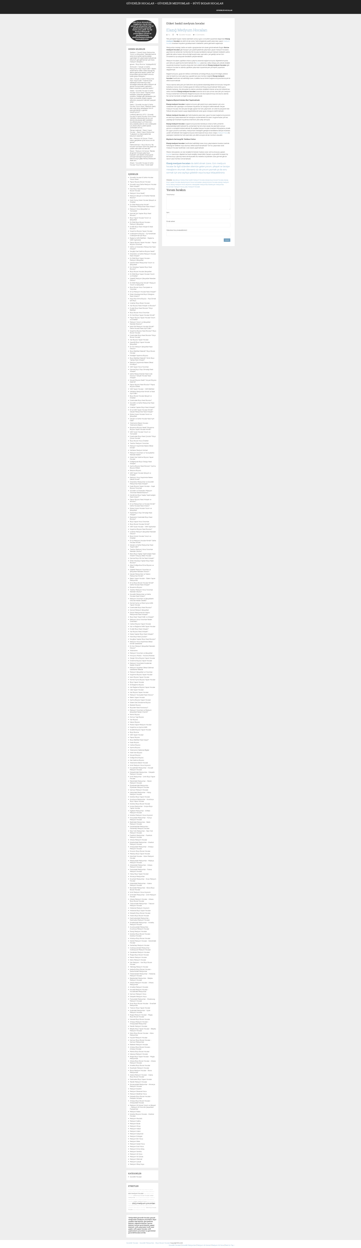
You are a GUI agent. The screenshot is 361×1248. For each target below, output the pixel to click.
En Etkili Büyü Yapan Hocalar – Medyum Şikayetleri (140, 259)
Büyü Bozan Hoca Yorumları (139, 313)
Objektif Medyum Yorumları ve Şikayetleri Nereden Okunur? (140, 570)
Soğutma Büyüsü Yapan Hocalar (141, 231)
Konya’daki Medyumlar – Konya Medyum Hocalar (141, 819)
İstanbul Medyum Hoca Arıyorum (141, 815)
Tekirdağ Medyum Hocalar (139, 967)
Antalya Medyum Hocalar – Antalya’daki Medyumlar (139, 1023)
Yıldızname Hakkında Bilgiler (139, 750)
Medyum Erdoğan (136, 1136)
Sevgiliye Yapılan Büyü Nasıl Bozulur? (143, 639)
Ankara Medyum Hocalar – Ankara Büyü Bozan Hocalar (141, 900)
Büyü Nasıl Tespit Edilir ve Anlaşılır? (142, 617)
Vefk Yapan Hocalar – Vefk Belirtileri (142, 389)
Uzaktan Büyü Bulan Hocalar (140, 303)
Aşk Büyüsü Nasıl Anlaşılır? (139, 631)
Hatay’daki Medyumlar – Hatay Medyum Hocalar (140, 793)
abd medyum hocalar (136, 1193)
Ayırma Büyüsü (135, 747)
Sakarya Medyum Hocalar (139, 1054)
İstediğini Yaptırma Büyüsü (139, 355)
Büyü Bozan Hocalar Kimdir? (140, 524)
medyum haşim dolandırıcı (147, 1191)
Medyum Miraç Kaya (137, 1164)
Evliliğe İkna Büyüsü (136, 758)
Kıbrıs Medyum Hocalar (138, 960)
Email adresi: (170, 221)
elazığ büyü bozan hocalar (214, 180)
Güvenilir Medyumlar (189, 1245)
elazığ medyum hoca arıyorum (181, 184)
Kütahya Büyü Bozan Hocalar (140, 938)
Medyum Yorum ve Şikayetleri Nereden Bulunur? (140, 323)
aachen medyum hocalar (134, 1191)
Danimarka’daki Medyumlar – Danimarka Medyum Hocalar (140, 919)
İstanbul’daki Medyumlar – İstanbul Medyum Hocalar (142, 843)
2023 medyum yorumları (143, 1203)
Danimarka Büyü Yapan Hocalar (141, 1079)
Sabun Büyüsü (135, 722)
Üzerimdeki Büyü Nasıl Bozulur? (141, 400)
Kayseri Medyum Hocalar (138, 1038)
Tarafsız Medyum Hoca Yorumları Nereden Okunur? (141, 550)
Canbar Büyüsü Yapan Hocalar (140, 624)
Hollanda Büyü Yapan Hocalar (140, 910)
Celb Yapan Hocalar (137, 690)
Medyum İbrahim (136, 1089)
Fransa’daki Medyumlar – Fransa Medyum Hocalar (141, 870)
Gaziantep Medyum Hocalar (139, 945)
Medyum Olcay (135, 1126)
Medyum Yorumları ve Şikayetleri (141, 653)
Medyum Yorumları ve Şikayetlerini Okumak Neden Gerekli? (142, 599)
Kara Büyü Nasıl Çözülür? (138, 637)
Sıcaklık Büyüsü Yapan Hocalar (140, 730)
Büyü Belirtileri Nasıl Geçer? (139, 740)
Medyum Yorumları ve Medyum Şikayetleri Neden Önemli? (141, 711)
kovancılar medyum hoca (175, 187)
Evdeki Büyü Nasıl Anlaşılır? (139, 629)
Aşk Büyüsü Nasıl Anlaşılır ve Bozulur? (143, 306)
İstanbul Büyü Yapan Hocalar (140, 797)
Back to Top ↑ (230, 1245)
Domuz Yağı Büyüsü (137, 717)
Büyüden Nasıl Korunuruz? (139, 707)
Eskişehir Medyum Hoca (138, 996)
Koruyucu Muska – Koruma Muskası (142, 656)
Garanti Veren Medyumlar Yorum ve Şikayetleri (142, 53)
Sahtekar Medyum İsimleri (139, 450)
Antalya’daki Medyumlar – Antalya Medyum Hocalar (141, 848)
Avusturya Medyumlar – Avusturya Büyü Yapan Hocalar (142, 800)
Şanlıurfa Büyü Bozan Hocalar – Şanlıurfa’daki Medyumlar (141, 970)
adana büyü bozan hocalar (141, 1195)
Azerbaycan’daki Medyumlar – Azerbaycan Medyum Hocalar (140, 949)
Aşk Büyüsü (134, 720)
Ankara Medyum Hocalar (138, 840)
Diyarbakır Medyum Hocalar (139, 1068)
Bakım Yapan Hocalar (137, 697)
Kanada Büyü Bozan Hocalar (140, 1019)
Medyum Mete (135, 1141)
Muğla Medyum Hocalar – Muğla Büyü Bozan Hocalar (141, 1016)
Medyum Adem (135, 1131)
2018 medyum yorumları (139, 1207)
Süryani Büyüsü (135, 755)
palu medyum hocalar (192, 187)
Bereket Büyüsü (135, 705)
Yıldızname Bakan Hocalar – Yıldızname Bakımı (139, 424)
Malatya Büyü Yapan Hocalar (140, 854)
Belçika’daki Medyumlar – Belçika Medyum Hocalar (141, 979)
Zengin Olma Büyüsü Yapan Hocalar (142, 658)
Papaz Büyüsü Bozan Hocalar (140, 182)
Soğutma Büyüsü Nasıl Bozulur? (141, 529)
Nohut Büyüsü (135, 714)
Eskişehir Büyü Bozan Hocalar (140, 913)
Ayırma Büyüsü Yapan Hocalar (140, 700)
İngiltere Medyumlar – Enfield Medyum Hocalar (140, 812)
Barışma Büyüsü (135, 470)
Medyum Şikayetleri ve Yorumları (141, 672)
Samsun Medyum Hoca (138, 994)
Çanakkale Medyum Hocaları (140, 952)
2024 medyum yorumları (139, 1209)
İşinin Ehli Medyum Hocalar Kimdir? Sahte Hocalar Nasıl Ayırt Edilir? (142, 327)
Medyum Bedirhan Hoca (138, 1094)
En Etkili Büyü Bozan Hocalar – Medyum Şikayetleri (140, 223)
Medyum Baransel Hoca (138, 1091)
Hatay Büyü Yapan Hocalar (139, 874)
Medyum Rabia (135, 1111)
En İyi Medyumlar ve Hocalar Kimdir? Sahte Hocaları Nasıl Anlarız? (142, 505)
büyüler (169, 154)
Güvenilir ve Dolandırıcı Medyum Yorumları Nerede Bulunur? (141, 491)
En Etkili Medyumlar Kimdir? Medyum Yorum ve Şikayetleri (143, 284)
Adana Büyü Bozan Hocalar (139, 916)
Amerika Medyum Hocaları (139, 987)
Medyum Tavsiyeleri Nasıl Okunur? (142, 695)
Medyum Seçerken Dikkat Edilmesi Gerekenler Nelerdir (142, 668)
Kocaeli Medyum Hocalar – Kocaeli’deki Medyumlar (139, 990)
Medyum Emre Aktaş (137, 1149)
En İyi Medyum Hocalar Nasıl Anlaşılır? (143, 292)
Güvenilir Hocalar (224, 10)
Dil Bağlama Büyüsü (137, 685)
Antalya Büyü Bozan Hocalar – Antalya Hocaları (140, 1048)
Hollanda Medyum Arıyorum (139, 908)
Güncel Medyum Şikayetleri (139, 610)
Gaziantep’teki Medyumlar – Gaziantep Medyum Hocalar (139, 827)
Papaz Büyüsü (135, 737)
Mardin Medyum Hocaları (138, 1026)
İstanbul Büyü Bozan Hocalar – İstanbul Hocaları (140, 935)
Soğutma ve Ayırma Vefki (138, 727)
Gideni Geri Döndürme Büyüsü (140, 702)
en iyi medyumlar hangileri (142, 1197)
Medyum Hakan (135, 1129)
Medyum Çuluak (135, 1162)
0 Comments (199, 35)
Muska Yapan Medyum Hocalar (140, 725)
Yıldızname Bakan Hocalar (139, 763)
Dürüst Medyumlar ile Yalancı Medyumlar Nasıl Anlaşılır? (140, 613)
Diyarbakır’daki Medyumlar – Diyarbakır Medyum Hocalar (139, 786)
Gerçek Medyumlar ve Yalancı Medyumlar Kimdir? (140, 575)
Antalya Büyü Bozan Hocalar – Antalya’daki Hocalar (140, 1102)
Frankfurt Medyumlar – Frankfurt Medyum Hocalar (141, 836)
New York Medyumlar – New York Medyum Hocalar (141, 832)
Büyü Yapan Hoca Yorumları (139, 522)
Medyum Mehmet (136, 1159)
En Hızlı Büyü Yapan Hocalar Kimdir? (142, 315)
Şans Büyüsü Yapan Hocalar (139, 677)
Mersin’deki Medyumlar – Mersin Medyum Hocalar (141, 782)
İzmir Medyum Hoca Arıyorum (140, 765)
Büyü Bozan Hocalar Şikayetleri (141, 271)
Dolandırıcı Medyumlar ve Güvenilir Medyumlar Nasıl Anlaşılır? (142, 483)
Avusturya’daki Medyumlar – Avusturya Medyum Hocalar (139, 928)
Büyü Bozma (140, 64)
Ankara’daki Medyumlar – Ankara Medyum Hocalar (141, 866)
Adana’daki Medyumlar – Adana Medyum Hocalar (141, 884)
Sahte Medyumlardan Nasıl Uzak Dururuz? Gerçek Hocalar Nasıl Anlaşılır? (141, 376)
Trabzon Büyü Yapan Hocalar (140, 1008)
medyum (169, 41)
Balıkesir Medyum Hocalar (139, 1044)
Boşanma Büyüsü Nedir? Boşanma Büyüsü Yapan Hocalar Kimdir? (142, 428)
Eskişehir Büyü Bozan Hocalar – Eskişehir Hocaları (141, 1097)
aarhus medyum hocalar (141, 1199)
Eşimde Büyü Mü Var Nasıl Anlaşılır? (142, 558)
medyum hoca (223, 133)
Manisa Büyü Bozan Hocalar (139, 1051)
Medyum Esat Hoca (137, 1146)
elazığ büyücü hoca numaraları (191, 182)
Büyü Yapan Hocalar (137, 682)
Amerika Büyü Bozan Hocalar (140, 1065)
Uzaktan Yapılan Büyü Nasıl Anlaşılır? (142, 407)
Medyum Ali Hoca (136, 1154)
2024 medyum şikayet (147, 1189)
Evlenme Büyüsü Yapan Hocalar (141, 661)
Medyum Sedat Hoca (137, 1144)
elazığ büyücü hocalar (209, 182)
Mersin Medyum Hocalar (138, 957)
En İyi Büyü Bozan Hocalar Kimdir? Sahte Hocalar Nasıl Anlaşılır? (142, 584)
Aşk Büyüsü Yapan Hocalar (139, 340)
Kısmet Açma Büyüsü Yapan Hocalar (142, 680)
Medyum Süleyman (136, 1134)
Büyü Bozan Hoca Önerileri (139, 441)
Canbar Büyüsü (135, 745)
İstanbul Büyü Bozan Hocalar (140, 804)
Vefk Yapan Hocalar (136, 735)
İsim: (168, 212)
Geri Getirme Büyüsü (137, 760)
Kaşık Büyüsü (134, 742)
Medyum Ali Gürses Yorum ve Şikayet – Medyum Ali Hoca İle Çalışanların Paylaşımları (143, 1107)
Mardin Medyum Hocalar (138, 1082)
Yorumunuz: (170, 194)
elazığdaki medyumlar (199, 184)
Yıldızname (133, 650)
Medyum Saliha (135, 1121)
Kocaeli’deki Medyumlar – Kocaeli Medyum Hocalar (141, 769)
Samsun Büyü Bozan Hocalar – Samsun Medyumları (140, 1041)
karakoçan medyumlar (215, 184)
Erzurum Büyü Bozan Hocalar (140, 851)
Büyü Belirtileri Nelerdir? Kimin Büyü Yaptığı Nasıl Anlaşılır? (142, 359)
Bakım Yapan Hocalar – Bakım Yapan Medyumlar (142, 131)
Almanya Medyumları (137, 876)
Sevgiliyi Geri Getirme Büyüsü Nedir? (142, 251)
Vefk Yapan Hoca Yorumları (139, 367)
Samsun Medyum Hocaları (139, 790)
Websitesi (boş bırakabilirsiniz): (176, 230)
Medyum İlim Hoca (136, 1139)
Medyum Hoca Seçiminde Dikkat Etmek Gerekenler (141, 642)
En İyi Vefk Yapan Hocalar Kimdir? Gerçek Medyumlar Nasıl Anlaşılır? (141, 411)
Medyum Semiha (136, 1151)
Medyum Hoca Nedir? (137, 193)
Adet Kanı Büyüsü (136, 752)
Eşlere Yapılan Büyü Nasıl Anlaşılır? (142, 634)
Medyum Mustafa (136, 1118)
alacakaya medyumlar (180, 180)
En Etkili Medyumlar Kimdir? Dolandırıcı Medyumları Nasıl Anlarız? (142, 205)
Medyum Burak (135, 1124)
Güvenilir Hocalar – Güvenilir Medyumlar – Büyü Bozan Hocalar (174, 3)
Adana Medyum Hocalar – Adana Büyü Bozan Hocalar (141, 1076)
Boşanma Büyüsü (136, 587)
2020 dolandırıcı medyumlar (135, 1205)
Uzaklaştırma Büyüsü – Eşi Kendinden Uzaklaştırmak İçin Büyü (143, 234)
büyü (198, 63)
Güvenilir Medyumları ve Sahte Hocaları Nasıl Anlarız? (140, 595)
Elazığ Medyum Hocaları (186, 30)
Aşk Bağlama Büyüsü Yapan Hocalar (142, 687)
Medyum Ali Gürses (140, 138)
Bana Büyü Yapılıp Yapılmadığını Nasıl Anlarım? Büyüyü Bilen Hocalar (142, 555)
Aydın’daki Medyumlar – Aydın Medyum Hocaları (140, 1011)
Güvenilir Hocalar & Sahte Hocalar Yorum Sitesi (141, 92)
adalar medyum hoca (139, 1201)
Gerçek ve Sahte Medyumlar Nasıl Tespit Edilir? (140, 68)
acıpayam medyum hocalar (135, 1189)
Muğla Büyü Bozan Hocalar (139, 955)
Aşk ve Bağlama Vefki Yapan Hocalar (142, 626)
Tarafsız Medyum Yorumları (139, 443)
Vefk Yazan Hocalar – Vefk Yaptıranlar (143, 527)
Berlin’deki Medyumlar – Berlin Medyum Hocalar (140, 823)
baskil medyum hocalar (197, 180)
